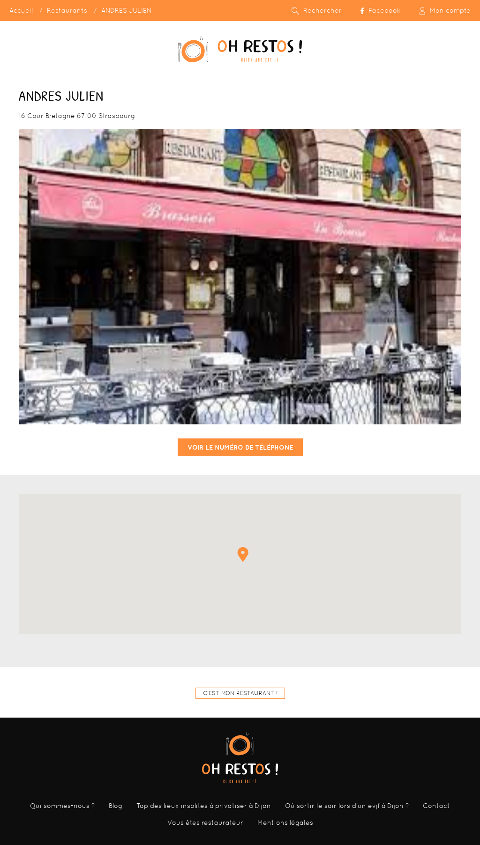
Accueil (21, 10)
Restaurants (67, 10)
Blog (115, 805)
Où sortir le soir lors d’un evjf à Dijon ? (347, 805)
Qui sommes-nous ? (62, 805)
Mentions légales (285, 822)
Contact (436, 805)
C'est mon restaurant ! (240, 693)
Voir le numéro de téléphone (240, 447)
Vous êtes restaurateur (205, 822)
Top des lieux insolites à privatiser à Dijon (203, 805)
